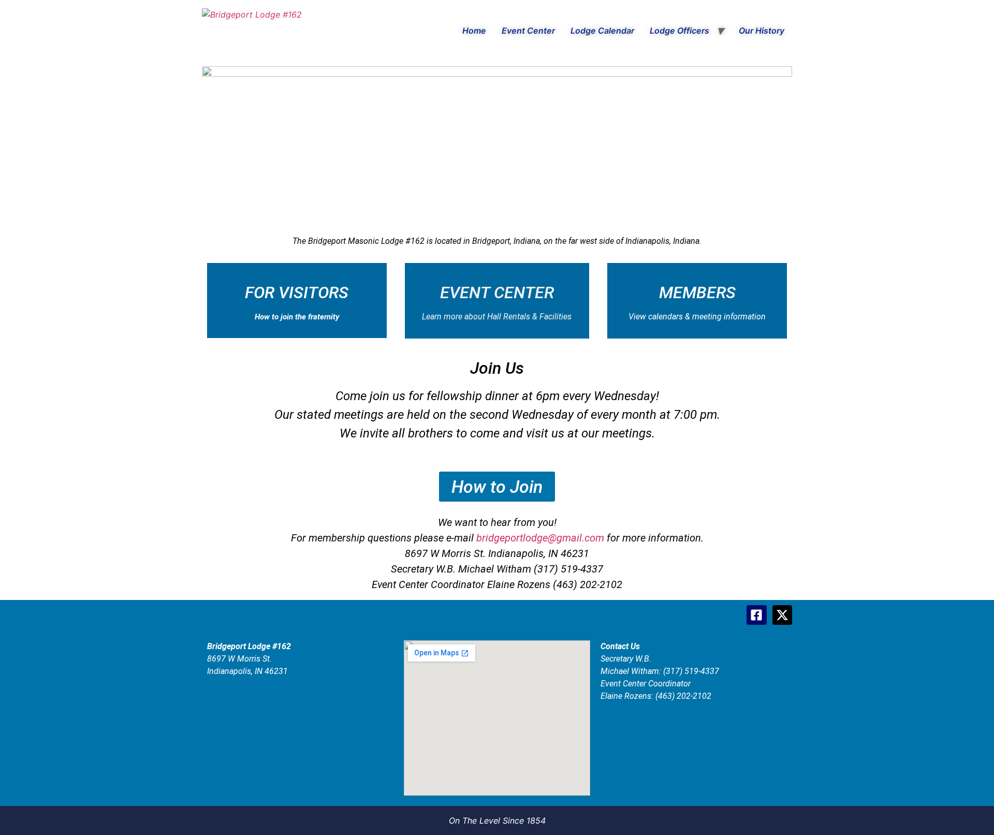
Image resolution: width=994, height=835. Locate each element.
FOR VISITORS (296, 292)
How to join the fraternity (297, 316)
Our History (761, 30)
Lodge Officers (679, 30)
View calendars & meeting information (697, 316)
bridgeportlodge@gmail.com (540, 538)
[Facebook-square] (756, 615)
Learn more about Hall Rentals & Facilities (497, 316)
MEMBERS (697, 292)
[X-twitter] (782, 615)
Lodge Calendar (602, 30)
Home (474, 30)
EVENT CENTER (497, 292)
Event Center (528, 30)
